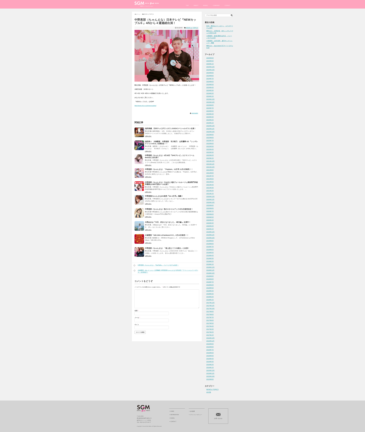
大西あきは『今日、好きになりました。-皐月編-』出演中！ (168, 222)
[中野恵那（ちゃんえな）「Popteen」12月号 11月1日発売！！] (139, 174)
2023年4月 (210, 114)
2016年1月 (210, 367)
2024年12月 (210, 67)
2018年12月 (210, 267)
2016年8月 (210, 347)
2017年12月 (210, 303)
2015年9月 (210, 379)
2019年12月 (210, 232)
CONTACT (173, 421)
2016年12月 (210, 338)
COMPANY (216, 5)
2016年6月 (210, 353)
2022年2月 (210, 155)
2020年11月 (210, 199)
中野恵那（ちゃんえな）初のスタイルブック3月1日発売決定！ (169, 209)
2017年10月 (210, 308)
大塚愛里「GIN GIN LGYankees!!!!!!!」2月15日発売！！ (167, 235)
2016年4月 (210, 359)
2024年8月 (210, 76)
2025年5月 (210, 61)
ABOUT (196, 5)
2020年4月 (210, 220)
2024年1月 (210, 96)
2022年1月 (210, 158)
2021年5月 (210, 182)
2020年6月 (210, 214)
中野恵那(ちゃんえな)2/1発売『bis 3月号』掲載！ (164, 196)
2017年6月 (210, 320)
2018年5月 (210, 288)
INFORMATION (174, 414)
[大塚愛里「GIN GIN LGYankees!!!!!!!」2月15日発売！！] (139, 240)
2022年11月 (210, 129)
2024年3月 (210, 90)
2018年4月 (210, 291)
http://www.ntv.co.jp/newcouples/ (145, 106)
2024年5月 (210, 84)
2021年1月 (210, 193)
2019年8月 (210, 244)
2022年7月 (210, 140)
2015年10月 (210, 376)
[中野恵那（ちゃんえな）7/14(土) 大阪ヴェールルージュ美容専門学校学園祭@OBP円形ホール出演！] (139, 187)
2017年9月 (210, 311)
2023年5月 (210, 111)
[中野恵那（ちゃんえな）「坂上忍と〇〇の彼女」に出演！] (139, 253)
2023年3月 (210, 117)
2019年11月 (210, 235)
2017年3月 (210, 329)
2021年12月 (210, 161)
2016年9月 (210, 344)
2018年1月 (210, 300)
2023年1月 (210, 123)
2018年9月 (210, 276)
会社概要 (192, 411)
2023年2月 (210, 120)
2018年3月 (210, 294)
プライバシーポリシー (196, 414)
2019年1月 (210, 264)
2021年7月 (210, 176)
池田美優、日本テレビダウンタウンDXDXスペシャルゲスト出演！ (170, 128)
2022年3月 (210, 152)
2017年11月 (210, 305)
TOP (187, 5)
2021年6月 (210, 179)
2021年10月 (210, 167)
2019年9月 (210, 241)
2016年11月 (210, 341)
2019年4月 (210, 255)
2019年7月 (210, 247)
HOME (172, 411)
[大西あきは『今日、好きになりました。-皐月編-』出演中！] (139, 227)
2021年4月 (210, 185)
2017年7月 (210, 317)
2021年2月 (210, 191)
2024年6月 (210, 81)
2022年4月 (210, 149)
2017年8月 (210, 314)
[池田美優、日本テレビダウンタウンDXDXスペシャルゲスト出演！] (139, 134)
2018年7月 (210, 282)
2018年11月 (210, 270)
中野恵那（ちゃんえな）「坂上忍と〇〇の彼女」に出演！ (167, 248)
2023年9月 (210, 105)
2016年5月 (210, 356)
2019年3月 (210, 258)
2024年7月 (210, 78)
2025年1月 (210, 64)
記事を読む (148, 136)
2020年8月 (210, 208)
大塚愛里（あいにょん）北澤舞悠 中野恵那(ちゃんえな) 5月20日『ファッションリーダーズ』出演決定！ (168, 271)
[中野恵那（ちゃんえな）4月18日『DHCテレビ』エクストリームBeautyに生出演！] (139, 160)
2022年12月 (210, 126)
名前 (136, 310)
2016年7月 (210, 350)
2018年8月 (210, 279)
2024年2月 (210, 93)
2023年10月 (210, 102)
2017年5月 (210, 323)
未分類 (208, 392)
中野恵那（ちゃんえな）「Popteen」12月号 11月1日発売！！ (169, 169)
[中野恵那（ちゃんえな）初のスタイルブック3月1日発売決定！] (139, 214)
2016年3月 (210, 361)
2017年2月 (210, 332)
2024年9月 (210, 73)
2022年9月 (210, 135)
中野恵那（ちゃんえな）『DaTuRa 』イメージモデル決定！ (158, 265)
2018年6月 (210, 285)
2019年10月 (210, 238)
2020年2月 (210, 226)
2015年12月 (210, 370)
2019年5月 (210, 252)
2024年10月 (210, 70)
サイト (136, 324)
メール (137, 317)
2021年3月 (210, 188)
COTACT (227, 5)
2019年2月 (210, 261)
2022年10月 (210, 132)
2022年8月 (210, 137)
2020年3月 (210, 223)
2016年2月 (210, 364)
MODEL (205, 5)
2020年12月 (210, 196)
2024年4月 (210, 87)
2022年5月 (210, 146)
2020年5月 (210, 217)
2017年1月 (210, 335)
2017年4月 (210, 326)
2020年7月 (210, 211)
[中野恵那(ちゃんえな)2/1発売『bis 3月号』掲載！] (139, 201)
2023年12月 (210, 99)
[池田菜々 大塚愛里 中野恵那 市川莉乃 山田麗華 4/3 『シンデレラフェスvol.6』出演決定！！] (139, 147)
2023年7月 (210, 108)
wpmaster (195, 113)
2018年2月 (210, 297)
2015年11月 (210, 373)
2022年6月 (210, 143)
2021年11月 (210, 164)
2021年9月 (210, 170)
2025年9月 (210, 58)
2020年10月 (210, 202)
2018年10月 (210, 273)
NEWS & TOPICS (192, 28)
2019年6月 (210, 249)
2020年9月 (210, 205)
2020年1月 (210, 229)
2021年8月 (210, 173)
